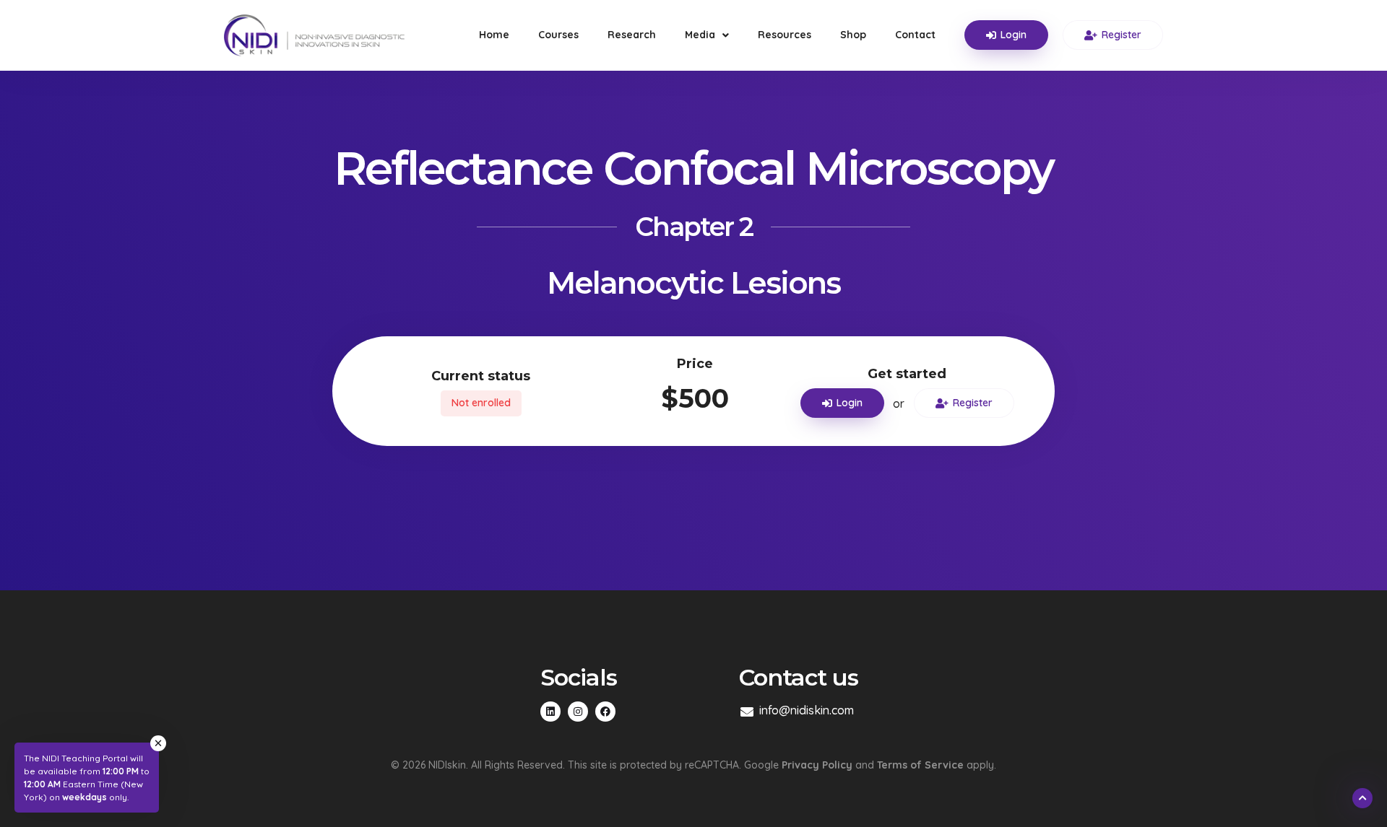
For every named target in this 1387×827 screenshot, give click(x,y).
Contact (915, 34)
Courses (558, 34)
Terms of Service (920, 764)
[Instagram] (578, 711)
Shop (853, 34)
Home (494, 34)
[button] (992, 35)
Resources (784, 34)
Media (700, 34)
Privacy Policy (817, 764)
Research (632, 34)
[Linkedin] (550, 711)
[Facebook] (605, 711)
